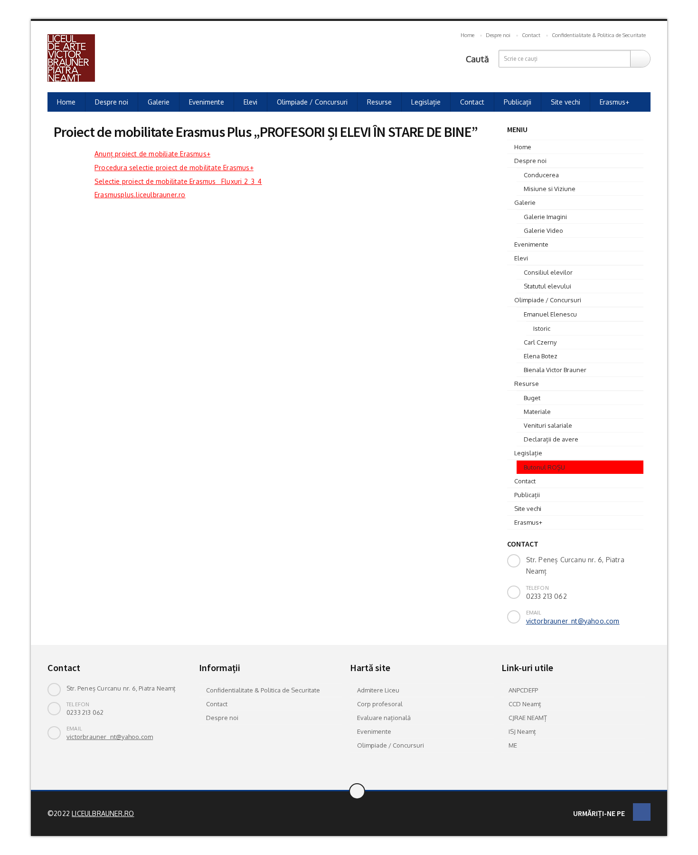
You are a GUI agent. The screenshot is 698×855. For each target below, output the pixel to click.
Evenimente (206, 102)
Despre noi (498, 35)
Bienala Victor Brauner (555, 370)
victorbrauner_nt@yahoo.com (573, 621)
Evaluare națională (384, 717)
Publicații (517, 102)
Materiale (537, 411)
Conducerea (541, 175)
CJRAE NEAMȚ (528, 717)
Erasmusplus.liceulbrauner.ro (140, 195)
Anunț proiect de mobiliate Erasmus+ (152, 154)
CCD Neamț (525, 704)
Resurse (379, 102)
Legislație (426, 102)
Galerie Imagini (545, 217)
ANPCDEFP (523, 690)
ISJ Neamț (522, 731)
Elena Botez (540, 356)
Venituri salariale (548, 425)
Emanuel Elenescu (550, 314)
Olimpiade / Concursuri (312, 102)
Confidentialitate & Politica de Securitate (599, 35)
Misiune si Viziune (549, 188)
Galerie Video (543, 230)
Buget (532, 398)
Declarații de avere (551, 439)
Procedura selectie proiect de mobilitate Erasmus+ (174, 167)
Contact (531, 35)
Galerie (159, 102)
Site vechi (565, 102)
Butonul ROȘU (544, 467)
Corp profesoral (380, 704)
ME (513, 745)
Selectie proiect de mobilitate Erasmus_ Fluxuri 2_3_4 (178, 181)
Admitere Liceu (378, 690)
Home (467, 35)
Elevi (250, 102)
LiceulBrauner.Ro (103, 813)
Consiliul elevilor (548, 272)
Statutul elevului (547, 286)
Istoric (541, 328)
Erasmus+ (614, 102)
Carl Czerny (540, 342)
